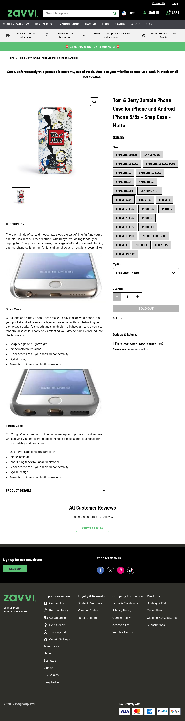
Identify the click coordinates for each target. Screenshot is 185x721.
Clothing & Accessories (162, 617)
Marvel (47, 653)
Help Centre (57, 624)
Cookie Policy (121, 617)
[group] (56, 140)
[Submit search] (114, 13)
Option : (118, 264)
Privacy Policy (121, 610)
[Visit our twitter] (110, 570)
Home (11, 57)
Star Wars (49, 660)
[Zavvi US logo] (23, 13)
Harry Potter (51, 682)
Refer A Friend (87, 617)
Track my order (59, 632)
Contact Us (56, 603)
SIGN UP (15, 568)
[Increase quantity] (138, 297)
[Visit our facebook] (100, 570)
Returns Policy (58, 610)
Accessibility (120, 624)
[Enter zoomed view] (94, 101)
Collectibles (154, 610)
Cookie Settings (59, 639)
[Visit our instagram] (120, 570)
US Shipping (57, 617)
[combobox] (81, 13)
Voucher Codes (88, 610)
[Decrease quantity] (117, 297)
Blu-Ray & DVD (157, 603)
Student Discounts (90, 603)
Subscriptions (156, 624)
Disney (48, 667)
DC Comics (51, 675)
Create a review (92, 528)
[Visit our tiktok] (130, 570)
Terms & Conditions (125, 603)
